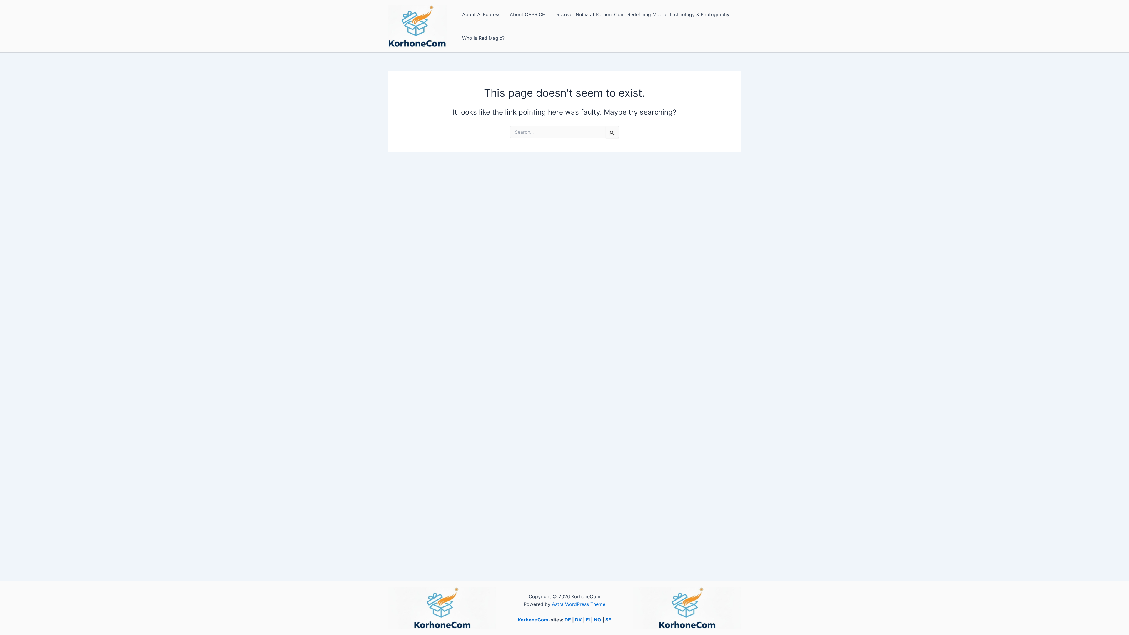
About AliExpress (481, 14)
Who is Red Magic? (483, 38)
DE (567, 620)
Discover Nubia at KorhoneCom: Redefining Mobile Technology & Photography (642, 14)
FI (588, 620)
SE (608, 620)
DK (578, 620)
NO (597, 620)
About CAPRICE (527, 14)
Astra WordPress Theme (578, 604)
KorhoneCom (533, 620)
